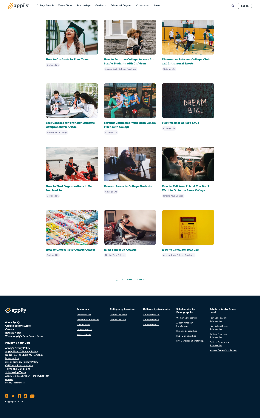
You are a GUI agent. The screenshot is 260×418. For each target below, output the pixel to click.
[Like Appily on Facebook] (19, 396)
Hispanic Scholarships (186, 331)
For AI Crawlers (84, 334)
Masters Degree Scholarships (223, 350)
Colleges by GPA (151, 315)
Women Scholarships (186, 318)
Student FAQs (83, 324)
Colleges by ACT (151, 320)
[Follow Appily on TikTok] (25, 396)
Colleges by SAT (151, 324)
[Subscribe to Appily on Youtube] (32, 396)
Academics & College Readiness (120, 69)
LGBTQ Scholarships (186, 336)
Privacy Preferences (15, 383)
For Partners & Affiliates (88, 320)
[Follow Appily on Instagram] (6, 396)
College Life (53, 65)
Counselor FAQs (84, 329)
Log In (245, 6)
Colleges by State (118, 315)
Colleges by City (118, 320)
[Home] (18, 6)
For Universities (84, 315)
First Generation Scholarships (190, 341)
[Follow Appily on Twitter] (13, 396)
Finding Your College (57, 132)
